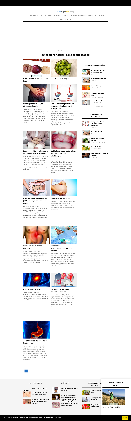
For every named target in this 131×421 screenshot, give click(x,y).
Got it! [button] (125, 417)
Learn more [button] (57, 417)
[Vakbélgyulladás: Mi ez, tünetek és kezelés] (64, 287)
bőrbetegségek (65, 19)
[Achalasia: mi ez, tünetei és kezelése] (36, 243)
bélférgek (57, 16)
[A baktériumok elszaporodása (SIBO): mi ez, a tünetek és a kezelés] (36, 196)
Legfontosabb (32, 16)
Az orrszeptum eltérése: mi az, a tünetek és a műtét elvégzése (40, 401)
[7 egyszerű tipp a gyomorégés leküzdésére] (36, 338)
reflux (101, 16)
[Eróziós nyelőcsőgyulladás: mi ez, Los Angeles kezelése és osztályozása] (64, 101)
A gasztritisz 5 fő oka (31, 289)
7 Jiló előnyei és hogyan (60, 79)
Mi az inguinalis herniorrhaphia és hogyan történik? (61, 248)
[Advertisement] (65, 34)
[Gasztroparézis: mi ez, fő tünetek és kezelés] (36, 101)
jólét (66, 16)
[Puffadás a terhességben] (64, 196)
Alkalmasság (46, 16)
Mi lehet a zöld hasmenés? (99, 78)
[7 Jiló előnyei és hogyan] (64, 76)
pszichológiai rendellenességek (83, 16)
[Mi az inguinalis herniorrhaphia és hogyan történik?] (64, 243)
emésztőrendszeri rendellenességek (68, 51)
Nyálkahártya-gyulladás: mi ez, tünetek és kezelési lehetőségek (63, 153)
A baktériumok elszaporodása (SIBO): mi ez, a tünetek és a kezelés (35, 200)
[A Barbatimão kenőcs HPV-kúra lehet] (36, 76)
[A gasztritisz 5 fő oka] (36, 287)
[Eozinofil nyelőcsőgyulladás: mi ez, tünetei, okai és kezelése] (36, 148)
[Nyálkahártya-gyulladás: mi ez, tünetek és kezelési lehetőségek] (64, 148)
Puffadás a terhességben (60, 198)
